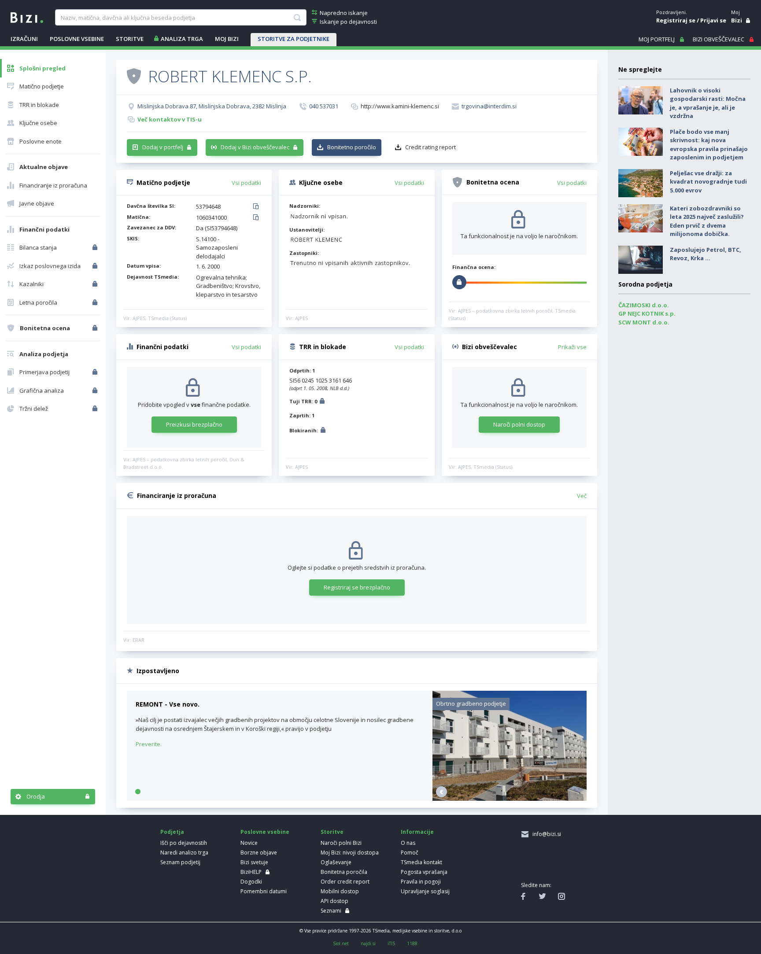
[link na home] (27, 17)
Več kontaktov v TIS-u (169, 119)
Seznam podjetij (180, 862)
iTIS (391, 943)
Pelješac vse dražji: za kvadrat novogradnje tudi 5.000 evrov (708, 181)
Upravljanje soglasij (425, 891)
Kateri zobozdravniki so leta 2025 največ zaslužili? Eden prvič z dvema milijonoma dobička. (707, 221)
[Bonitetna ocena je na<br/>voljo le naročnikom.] (96, 328)
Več (582, 496)
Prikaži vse (572, 347)
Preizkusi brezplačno (194, 424)
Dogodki (251, 881)
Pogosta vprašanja (424, 872)
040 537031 (323, 106)
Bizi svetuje (254, 862)
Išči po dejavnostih (183, 843)
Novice (249, 843)
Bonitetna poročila (344, 872)
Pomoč (409, 852)
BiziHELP (251, 872)
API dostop (334, 901)
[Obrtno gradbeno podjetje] (509, 799)
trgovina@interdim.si (489, 106)
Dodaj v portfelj (162, 147)
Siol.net (341, 943)
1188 (412, 943)
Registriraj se (675, 20)
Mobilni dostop (340, 891)
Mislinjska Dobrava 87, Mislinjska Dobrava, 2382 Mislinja (211, 106)
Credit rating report (430, 147)
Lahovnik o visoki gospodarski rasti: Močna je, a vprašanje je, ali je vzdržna (708, 103)
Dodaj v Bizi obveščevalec (255, 147)
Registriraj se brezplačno (357, 587)
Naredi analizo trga (184, 852)
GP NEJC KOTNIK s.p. (647, 313)
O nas (408, 843)
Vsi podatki (246, 183)
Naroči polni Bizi (341, 843)
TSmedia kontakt (421, 862)
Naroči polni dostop (519, 424)
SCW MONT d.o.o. (643, 322)
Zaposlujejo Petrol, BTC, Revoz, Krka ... (705, 254)
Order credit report (345, 881)
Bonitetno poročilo (351, 147)
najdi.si (368, 943)
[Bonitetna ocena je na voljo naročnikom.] (134, 76)
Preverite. (149, 744)
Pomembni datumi (263, 891)
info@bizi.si (545, 834)
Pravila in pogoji (421, 881)
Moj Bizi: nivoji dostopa (350, 852)
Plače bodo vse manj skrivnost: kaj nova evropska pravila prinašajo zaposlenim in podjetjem (709, 145)
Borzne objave (258, 852)
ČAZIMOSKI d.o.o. (643, 305)
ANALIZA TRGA (182, 39)
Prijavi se (713, 20)
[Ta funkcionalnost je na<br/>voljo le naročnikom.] (96, 247)
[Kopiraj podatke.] (257, 207)
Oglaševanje (336, 862)
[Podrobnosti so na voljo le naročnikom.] (322, 402)
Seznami (331, 910)
